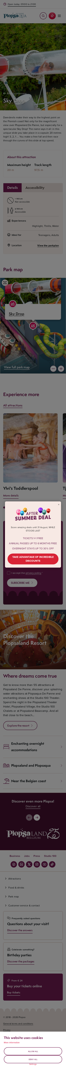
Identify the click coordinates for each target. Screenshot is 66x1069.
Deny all (33, 1059)
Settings (33, 1064)
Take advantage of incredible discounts (33, 559)
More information (12, 1042)
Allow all (33, 1051)
